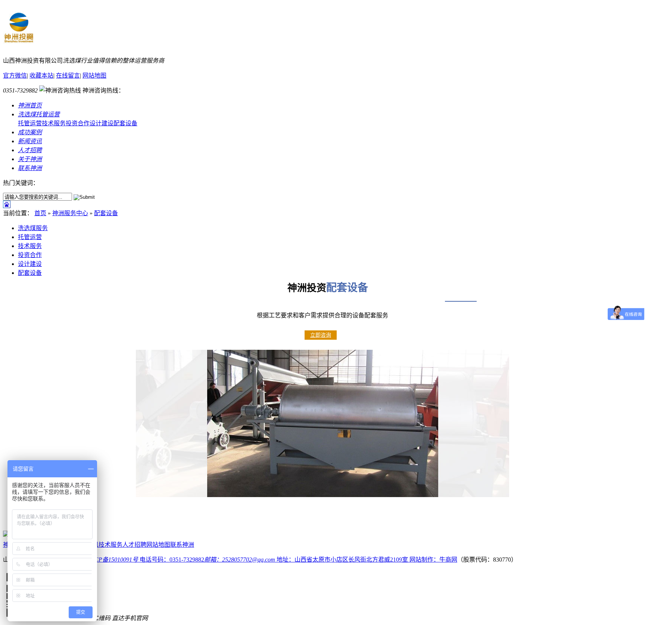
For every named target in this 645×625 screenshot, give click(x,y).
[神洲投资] (18, 43)
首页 (40, 213)
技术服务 (54, 123)
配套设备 (125, 123)
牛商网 (448, 559)
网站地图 (94, 75)
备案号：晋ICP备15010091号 (100, 559)
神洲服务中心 (70, 213)
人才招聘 (134, 544)
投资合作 (78, 123)
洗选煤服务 (33, 228)
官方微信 (15, 75)
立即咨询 (320, 335)
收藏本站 (41, 75)
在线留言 (68, 75)
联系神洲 (182, 544)
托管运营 (30, 123)
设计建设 (101, 123)
